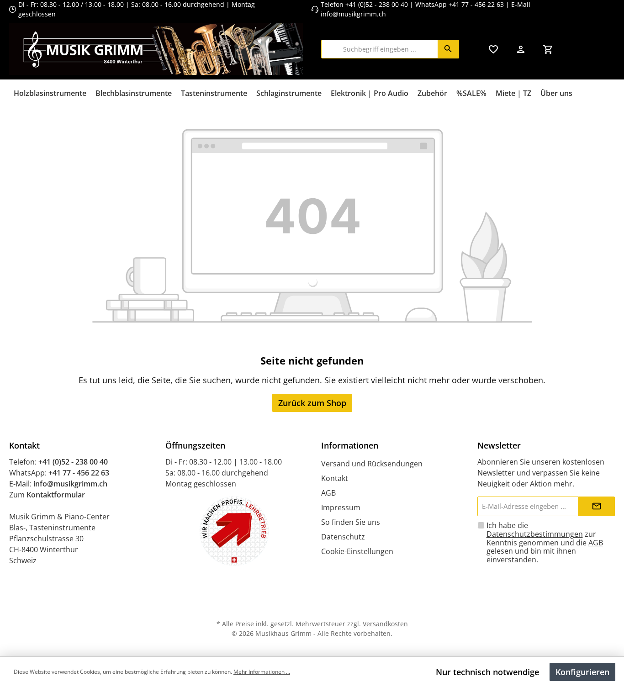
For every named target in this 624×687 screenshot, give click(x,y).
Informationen (349, 445)
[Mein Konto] (520, 49)
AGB (328, 493)
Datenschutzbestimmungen (535, 534)
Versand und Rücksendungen (372, 464)
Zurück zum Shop (312, 402)
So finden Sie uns (350, 522)
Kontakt (334, 478)
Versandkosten (385, 623)
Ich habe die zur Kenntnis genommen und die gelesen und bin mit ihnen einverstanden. (545, 542)
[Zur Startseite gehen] (156, 49)
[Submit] (596, 506)
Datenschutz (343, 537)
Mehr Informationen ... (261, 672)
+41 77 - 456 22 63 (477, 4)
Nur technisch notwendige (487, 671)
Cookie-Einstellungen (357, 551)
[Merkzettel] (493, 49)
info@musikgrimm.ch (353, 14)
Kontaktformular (55, 495)
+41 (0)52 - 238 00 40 (376, 4)
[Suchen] (448, 49)
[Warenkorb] (548, 49)
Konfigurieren (582, 671)
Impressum (340, 507)
